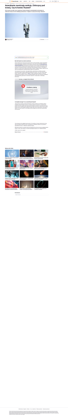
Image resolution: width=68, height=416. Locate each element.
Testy (29, 1)
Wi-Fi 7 (29, 73)
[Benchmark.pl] (15, 1)
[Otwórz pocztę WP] (50, 1)
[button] (52, 1)
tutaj (23, 414)
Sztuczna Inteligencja (39, 1)
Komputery (25, 1)
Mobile (21, 1)
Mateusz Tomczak (9, 39)
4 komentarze (42, 39)
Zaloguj (55, 1)
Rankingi (33, 1)
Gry (44, 1)
